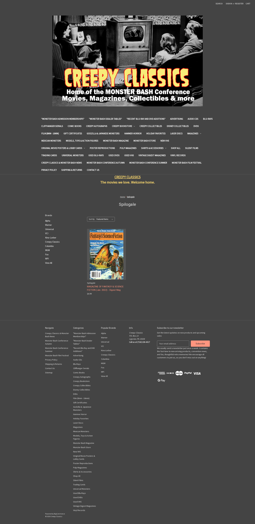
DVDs (196, 126)
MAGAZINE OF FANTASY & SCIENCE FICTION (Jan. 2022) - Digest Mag (105, 288)
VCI (46, 233)
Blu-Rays (208, 118)
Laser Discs (176, 133)
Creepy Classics (52, 241)
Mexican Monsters (51, 140)
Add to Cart (106, 257)
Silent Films (191, 148)
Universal (49, 229)
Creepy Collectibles (151, 126)
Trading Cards (49, 155)
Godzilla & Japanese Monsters (103, 133)
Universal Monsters (73, 155)
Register (239, 3)
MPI (47, 258)
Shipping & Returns (71, 170)
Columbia (49, 246)
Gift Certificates (73, 133)
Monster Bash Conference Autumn (106, 162)
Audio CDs (193, 118)
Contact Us (93, 170)
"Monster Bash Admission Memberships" (62, 118)
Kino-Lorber (50, 237)
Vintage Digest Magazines (152, 155)
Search (219, 3)
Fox (47, 254)
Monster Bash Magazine (116, 140)
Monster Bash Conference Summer (148, 162)
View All (48, 262)
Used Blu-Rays (96, 155)
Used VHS (129, 155)
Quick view (106, 252)
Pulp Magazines (128, 148)
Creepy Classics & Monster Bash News (61, 162)
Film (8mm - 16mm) (50, 133)
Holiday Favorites (156, 133)
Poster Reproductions (102, 148)
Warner (48, 225)
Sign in (229, 3)
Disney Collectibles (178, 126)
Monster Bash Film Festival (187, 162)
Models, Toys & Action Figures (82, 140)
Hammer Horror (133, 133)
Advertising (176, 118)
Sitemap (49, 372)
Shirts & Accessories (152, 148)
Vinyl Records (178, 155)
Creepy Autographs (96, 126)
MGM (47, 250)
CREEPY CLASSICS (128, 177)
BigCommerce (59, 514)
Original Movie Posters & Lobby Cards (61, 148)
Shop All (175, 148)
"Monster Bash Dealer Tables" (105, 118)
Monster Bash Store (144, 140)
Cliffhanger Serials (52, 126)
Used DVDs (114, 155)
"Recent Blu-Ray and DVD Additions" (146, 118)
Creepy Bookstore (122, 126)
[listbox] (105, 219)
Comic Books (74, 126)
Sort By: (92, 219)
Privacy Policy (49, 170)
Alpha (47, 220)
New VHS (164, 140)
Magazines (192, 133)
